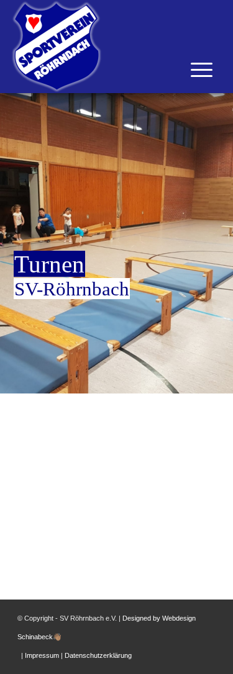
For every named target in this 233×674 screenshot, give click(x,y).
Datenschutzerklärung (98, 655)
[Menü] (184, 111)
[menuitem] (184, 111)
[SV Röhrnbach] (90, 46)
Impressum (42, 655)
